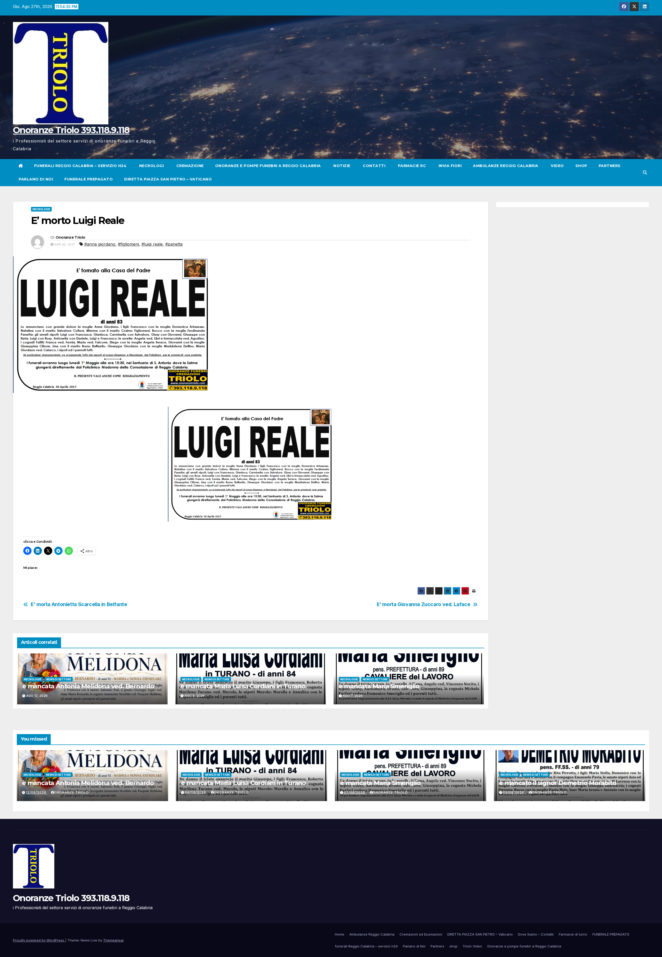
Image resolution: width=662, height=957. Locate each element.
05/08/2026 (514, 792)
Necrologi (151, 165)
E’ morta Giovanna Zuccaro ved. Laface (423, 604)
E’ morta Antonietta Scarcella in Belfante (79, 604)
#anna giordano (99, 244)
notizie (341, 165)
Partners (610, 165)
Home (339, 934)
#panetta (174, 244)
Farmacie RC (411, 165)
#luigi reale (152, 244)
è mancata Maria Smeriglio (379, 686)
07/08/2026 (355, 792)
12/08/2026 (36, 792)
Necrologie (41, 209)
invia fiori (449, 165)
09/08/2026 (196, 792)
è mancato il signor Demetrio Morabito (557, 783)
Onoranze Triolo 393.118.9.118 (71, 130)
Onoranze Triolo (70, 237)
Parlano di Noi (36, 179)
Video (557, 165)
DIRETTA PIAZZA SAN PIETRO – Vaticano (168, 179)
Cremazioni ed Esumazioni (421, 934)
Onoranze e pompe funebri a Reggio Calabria (268, 165)
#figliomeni (128, 244)
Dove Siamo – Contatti (536, 934)
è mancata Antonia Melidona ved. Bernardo (88, 686)
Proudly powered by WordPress (39, 940)
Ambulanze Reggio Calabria (505, 165)
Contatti (374, 165)
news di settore (58, 679)
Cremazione (189, 165)
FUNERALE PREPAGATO (88, 179)
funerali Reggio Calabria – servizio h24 (80, 165)
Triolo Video (472, 946)
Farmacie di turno (573, 934)
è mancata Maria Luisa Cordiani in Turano (242, 686)
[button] (645, 172)
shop (581, 165)
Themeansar (113, 940)
